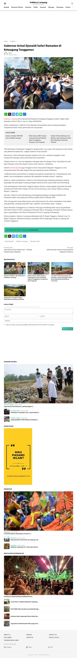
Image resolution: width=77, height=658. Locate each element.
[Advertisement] (38, 24)
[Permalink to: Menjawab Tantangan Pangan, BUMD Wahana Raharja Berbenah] (15, 290)
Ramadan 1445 (35, 241)
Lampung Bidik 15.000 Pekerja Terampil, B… (25, 420)
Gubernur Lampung (10, 119)
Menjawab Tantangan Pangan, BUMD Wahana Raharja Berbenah (14, 298)
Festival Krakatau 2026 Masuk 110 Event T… (18, 534)
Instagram (9, 647)
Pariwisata (7, 532)
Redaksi (29, 634)
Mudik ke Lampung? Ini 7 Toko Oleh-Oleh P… (25, 547)
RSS (51, 647)
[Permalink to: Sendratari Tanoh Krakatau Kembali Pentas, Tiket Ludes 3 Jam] (38, 575)
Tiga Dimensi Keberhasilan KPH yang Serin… (25, 623)
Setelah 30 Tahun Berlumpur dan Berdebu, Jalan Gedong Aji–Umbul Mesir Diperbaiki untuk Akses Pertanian (61, 278)
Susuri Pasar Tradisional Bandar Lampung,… (25, 602)
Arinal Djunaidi (16, 168)
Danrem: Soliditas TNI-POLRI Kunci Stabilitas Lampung (14, 276)
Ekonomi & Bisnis (9, 404)
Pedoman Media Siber (11, 640)
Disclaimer (8, 637)
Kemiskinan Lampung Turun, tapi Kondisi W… (25, 412)
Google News (33, 230)
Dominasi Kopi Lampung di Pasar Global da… (25, 616)
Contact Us (53, 634)
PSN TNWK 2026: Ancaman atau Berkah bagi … (25, 609)
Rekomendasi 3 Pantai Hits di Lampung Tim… (25, 540)
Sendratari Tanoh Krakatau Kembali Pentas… (18, 596)
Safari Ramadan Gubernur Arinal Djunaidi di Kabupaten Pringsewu (59, 250)
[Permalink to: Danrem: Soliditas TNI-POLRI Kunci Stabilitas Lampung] (15, 268)
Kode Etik (29, 637)
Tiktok (30, 647)
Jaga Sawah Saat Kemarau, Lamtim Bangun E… (19, 406)
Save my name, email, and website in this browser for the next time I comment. (30, 325)
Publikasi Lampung (38, 2)
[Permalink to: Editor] (6, 54)
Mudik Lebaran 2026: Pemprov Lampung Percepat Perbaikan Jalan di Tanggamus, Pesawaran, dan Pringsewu (38, 278)
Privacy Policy (54, 637)
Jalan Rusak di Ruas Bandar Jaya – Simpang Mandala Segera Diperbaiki (18, 250)
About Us (7, 634)
